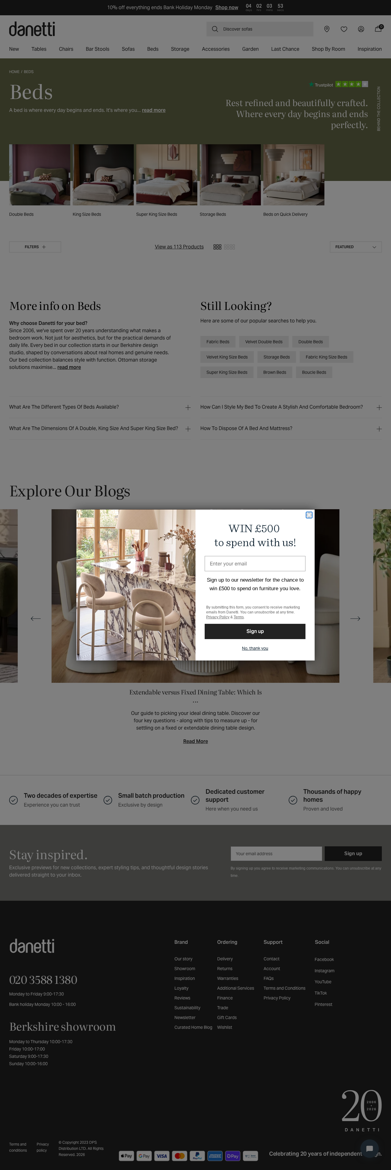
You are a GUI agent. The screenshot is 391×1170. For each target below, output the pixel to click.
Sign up (255, 631)
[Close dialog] (309, 515)
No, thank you (255, 648)
